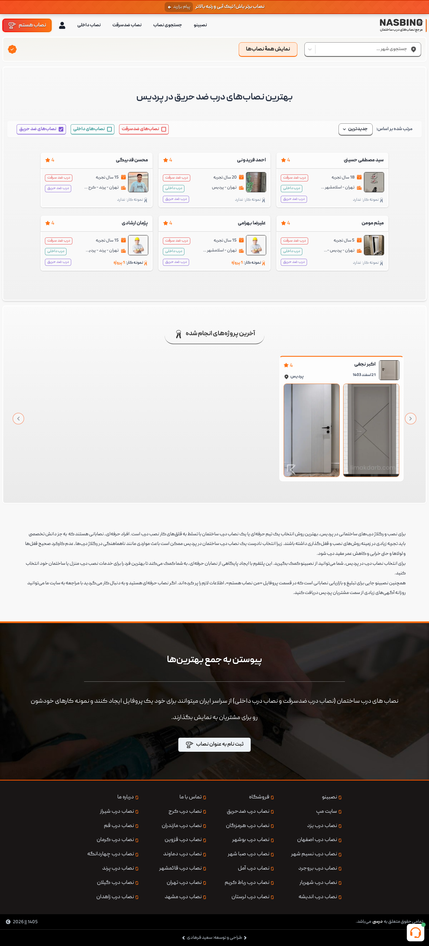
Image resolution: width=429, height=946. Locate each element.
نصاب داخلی (89, 25)
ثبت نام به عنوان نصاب (220, 744)
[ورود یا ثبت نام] (62, 25)
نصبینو (200, 25)
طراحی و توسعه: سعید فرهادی (214, 938)
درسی (377, 922)
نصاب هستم (32, 25)
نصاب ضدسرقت (127, 25)
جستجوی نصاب (167, 25)
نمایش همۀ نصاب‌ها (268, 49)
